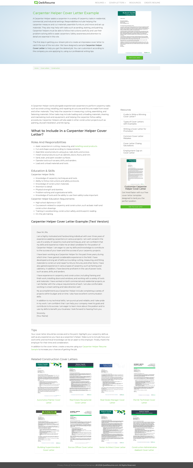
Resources (135, 3)
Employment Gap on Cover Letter (132, 152)
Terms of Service (77, 465)
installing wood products (86, 146)
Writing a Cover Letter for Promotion (134, 130)
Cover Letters (45, 68)
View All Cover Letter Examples (96, 458)
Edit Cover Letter (134, 57)
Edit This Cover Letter (136, 207)
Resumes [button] (100, 3)
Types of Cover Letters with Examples (133, 123)
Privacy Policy (63, 465)
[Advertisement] (96, 86)
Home (36, 68)
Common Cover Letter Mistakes (133, 137)
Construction (55, 68)
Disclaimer (90, 465)
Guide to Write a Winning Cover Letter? (134, 115)
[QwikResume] (44, 3)
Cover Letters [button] (117, 3)
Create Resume (152, 3)
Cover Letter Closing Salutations (132, 144)
